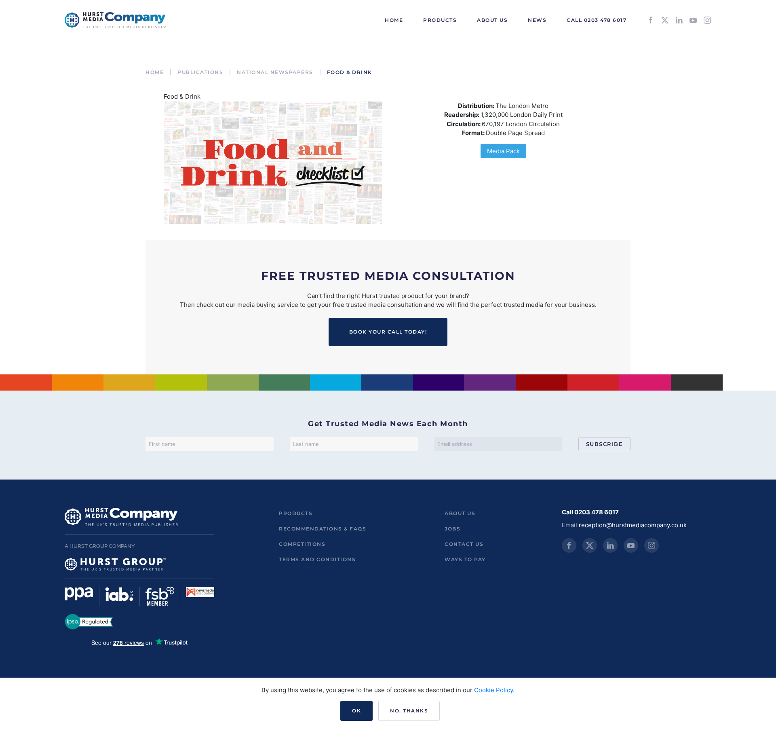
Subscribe (604, 444)
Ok (356, 711)
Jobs (452, 529)
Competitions (302, 544)
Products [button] (440, 20)
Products (295, 513)
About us (460, 513)
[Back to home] (115, 20)
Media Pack (503, 151)
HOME (394, 20)
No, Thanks (409, 711)
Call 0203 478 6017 (596, 20)
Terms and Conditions (317, 559)
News (537, 20)
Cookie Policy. (494, 690)
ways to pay (465, 559)
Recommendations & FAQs (322, 529)
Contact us (464, 544)
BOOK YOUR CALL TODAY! (388, 332)
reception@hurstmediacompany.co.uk (633, 525)
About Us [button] (492, 20)
